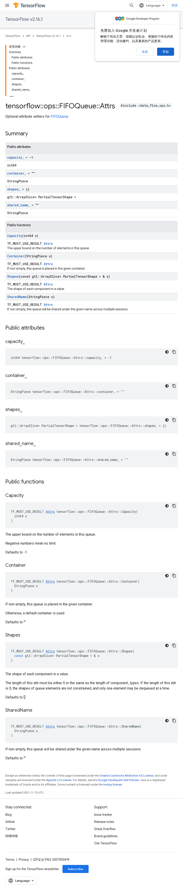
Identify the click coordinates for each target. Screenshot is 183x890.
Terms (10, 859)
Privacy (24, 859)
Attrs (48, 243)
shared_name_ (18, 205)
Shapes (13, 276)
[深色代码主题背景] (167, 352)
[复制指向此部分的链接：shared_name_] (40, 444)
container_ (16, 173)
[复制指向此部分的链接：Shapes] (24, 635)
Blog (8, 814)
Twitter (10, 829)
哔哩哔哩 (11, 836)
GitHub (10, 822)
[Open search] (131, 5)
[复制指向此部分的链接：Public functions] (48, 482)
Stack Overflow (105, 829)
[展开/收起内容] (24, 46)
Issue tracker (103, 814)
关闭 (145, 52)
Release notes (104, 822)
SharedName (17, 297)
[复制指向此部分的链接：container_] (31, 376)
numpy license (112, 784)
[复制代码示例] (174, 352)
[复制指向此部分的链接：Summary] (32, 134)
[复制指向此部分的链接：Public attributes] (49, 328)
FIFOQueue (59, 116)
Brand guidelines (106, 836)
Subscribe (75, 869)
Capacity (14, 236)
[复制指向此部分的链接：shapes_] (26, 410)
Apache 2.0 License (58, 780)
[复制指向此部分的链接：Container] (30, 565)
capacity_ (15, 157)
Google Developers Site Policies (118, 780)
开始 (165, 52)
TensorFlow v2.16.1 (24, 19)
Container (15, 256)
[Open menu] (7, 5)
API (28, 36)
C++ (69, 36)
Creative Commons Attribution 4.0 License (126, 775)
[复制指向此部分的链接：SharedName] (36, 710)
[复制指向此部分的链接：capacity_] (29, 342)
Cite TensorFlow (105, 843)
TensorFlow (12, 36)
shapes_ (13, 189)
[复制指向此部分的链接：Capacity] (28, 495)
